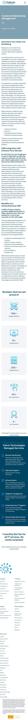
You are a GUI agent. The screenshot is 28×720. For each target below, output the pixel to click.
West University (4, 663)
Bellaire (2, 672)
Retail (16, 627)
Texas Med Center (4, 665)
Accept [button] (10, 717)
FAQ (1, 596)
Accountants (18, 620)
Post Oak (2, 651)
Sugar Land (3, 675)
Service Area (3, 634)
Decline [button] (17, 717)
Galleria (2, 643)
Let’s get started (14, 435)
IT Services (17, 579)
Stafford (2, 682)
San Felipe (2, 648)
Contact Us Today (8, 28)
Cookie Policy (3, 593)
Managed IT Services (20, 581)
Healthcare (17, 622)
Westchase (3, 680)
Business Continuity (20, 602)
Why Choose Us (4, 584)
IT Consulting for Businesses (19, 588)
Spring (1, 656)
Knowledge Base (4, 618)
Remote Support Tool (5, 615)
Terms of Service (4, 591)
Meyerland (2, 668)
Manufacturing (18, 618)
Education (17, 611)
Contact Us (3, 609)
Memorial (2, 641)
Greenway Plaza (4, 660)
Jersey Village (3, 697)
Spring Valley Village (5, 692)
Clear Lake (2, 694)
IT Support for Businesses (18, 584)
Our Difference (3, 586)
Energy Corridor (4, 639)
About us (2, 581)
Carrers (2, 598)
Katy (1, 670)
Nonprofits (17, 630)
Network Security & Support (19, 595)
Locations (2, 588)
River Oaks (2, 653)
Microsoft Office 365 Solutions (20, 599)
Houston (2, 636)
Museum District (4, 646)
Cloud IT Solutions (19, 592)
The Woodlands (4, 677)
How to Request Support (4, 612)
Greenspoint (3, 685)
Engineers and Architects (18, 614)
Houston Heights (4, 658)
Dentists (17, 609)
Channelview (3, 689)
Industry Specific (19, 606)
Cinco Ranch (3, 687)
